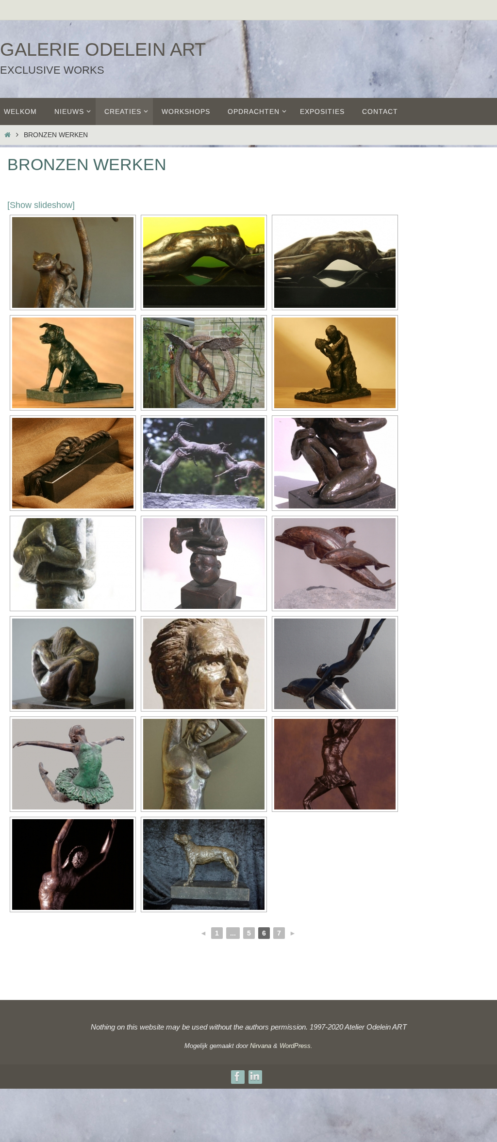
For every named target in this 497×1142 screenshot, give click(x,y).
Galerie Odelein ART (103, 49)
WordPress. (296, 1045)
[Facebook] (237, 1076)
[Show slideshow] (41, 205)
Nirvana (260, 1045)
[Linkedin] (254, 1076)
